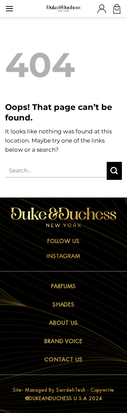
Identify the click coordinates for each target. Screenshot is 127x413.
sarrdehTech (71, 390)
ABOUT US (63, 323)
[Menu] (9, 8)
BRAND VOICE (63, 341)
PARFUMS (63, 286)
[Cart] (117, 8)
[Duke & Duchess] (64, 8)
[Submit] (114, 171)
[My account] (101, 8)
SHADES (63, 304)
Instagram (64, 256)
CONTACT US (63, 359)
